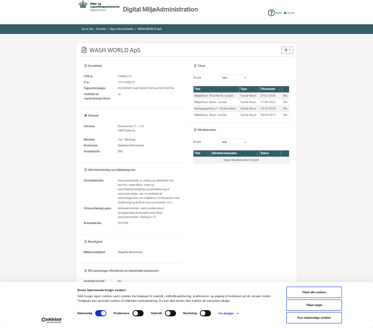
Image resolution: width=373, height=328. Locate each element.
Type (244, 89)
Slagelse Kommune (130, 252)
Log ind (290, 13)
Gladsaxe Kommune (131, 145)
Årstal (197, 77)
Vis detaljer (226, 313)
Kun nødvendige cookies (314, 317)
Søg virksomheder (122, 29)
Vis (285, 95)
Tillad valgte (314, 305)
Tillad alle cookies (314, 292)
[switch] (138, 313)
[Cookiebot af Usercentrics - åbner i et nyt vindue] (52, 320)
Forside (101, 29)
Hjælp (278, 12)
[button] (287, 50)
